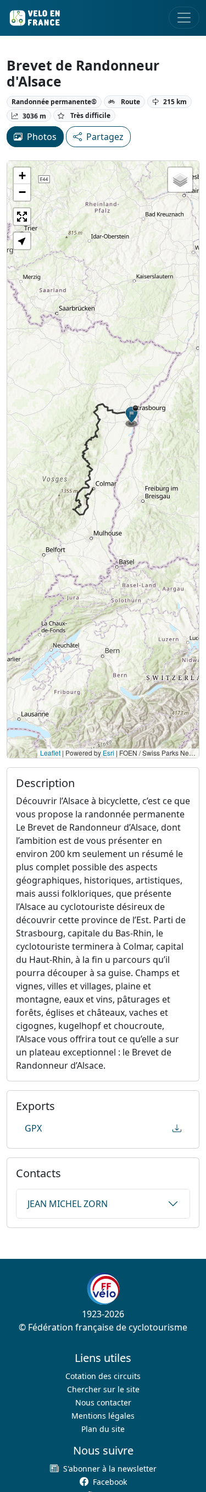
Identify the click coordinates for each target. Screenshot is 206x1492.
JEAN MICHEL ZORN (67, 1204)
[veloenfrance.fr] (34, 17)
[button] (131, 416)
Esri (108, 752)
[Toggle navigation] (184, 18)
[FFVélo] (103, 1289)
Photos (42, 137)
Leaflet (50, 752)
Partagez (105, 137)
